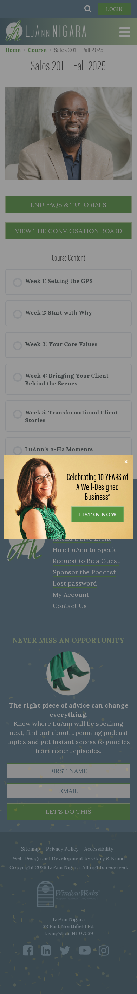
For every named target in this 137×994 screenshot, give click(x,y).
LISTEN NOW (97, 514)
